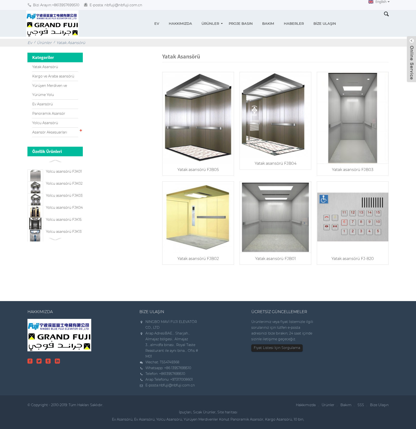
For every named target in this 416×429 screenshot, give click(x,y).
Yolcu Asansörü (45, 123)
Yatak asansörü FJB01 (275, 258)
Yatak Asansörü (70, 42)
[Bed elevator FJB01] (275, 216)
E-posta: (116, 5)
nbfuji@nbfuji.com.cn (177, 385)
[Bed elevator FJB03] (352, 117)
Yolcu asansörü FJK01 (64, 171)
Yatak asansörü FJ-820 (353, 258)
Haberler (294, 23)
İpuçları (185, 412)
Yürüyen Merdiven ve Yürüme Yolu (49, 90)
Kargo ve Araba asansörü (53, 76)
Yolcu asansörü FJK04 (64, 207)
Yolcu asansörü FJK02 (64, 183)
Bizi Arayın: (56, 5)
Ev (156, 23)
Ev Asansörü (42, 104)
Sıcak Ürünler (204, 412)
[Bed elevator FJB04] (275, 114)
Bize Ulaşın (324, 23)
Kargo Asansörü (278, 419)
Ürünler (210, 23)
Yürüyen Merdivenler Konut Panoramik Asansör (223, 419)
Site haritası (227, 412)
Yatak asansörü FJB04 (275, 163)
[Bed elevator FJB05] (198, 117)
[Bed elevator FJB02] (198, 216)
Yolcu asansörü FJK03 (64, 195)
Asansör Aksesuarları (49, 132)
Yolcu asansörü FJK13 (64, 231)
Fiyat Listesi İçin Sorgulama (277, 348)
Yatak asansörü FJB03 (352, 169)
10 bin (298, 419)
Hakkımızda (180, 23)
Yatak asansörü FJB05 (198, 169)
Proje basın (241, 23)
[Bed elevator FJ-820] (352, 216)
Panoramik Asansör (48, 113)
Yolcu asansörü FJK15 (64, 219)
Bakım (268, 23)
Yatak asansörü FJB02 (198, 258)
